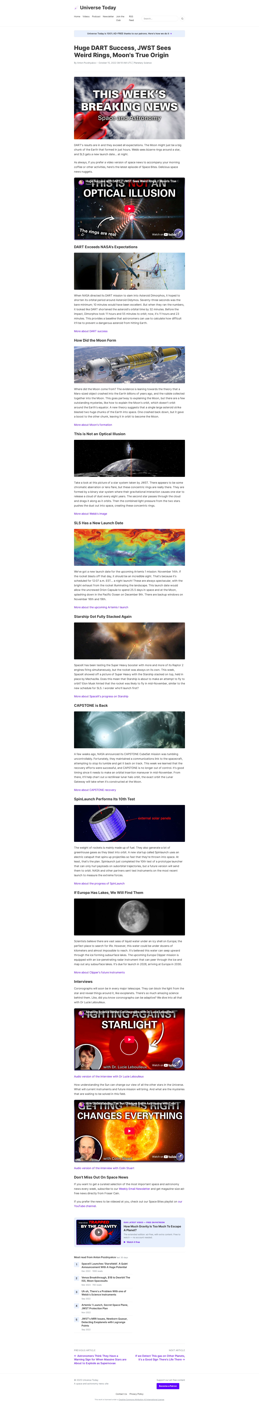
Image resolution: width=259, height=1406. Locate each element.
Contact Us (121, 1394)
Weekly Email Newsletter (134, 1188)
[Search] (182, 18)
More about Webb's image (90, 513)
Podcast (96, 16)
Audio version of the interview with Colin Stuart (104, 1168)
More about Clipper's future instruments (99, 972)
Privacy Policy (136, 1394)
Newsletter (108, 16)
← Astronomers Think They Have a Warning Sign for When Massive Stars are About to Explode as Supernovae (100, 1359)
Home (77, 16)
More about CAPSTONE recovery (95, 789)
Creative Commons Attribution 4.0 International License (141, 1400)
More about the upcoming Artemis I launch (101, 607)
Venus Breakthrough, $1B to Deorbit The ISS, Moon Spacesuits (106, 1279)
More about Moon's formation (93, 424)
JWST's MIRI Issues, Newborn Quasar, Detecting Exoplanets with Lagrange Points (105, 1322)
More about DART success (90, 331)
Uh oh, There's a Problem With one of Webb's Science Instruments (104, 1293)
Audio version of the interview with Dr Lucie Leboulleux (109, 1076)
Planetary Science (143, 62)
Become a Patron (168, 1386)
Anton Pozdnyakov (86, 62)
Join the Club (120, 18)
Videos (86, 16)
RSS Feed (131, 18)
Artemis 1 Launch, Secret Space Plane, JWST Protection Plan (105, 1306)
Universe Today (98, 7)
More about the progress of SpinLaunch (99, 883)
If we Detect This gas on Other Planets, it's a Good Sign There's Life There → (160, 1357)
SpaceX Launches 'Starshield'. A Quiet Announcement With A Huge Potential (105, 1265)
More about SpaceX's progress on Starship (101, 696)
